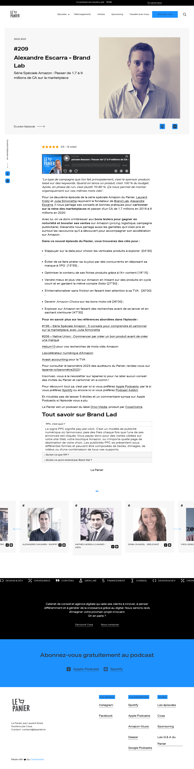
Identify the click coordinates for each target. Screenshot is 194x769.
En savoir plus (155, 3)
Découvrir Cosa (84, 624)
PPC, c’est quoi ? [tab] (55, 423)
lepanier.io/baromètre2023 (61, 369)
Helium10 (49, 346)
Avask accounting (55, 359)
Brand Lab (121, 201)
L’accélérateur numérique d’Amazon (67, 353)
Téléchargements (82, 14)
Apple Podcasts (127, 386)
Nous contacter (110, 624)
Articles (101, 14)
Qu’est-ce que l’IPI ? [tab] (57, 454)
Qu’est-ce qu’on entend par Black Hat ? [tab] (69, 459)
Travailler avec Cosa (139, 14)
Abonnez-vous (164, 14)
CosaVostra (133, 406)
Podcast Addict (127, 390)
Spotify (67, 390)
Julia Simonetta (65, 201)
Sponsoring (117, 14)
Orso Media (99, 406)
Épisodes (62, 14)
